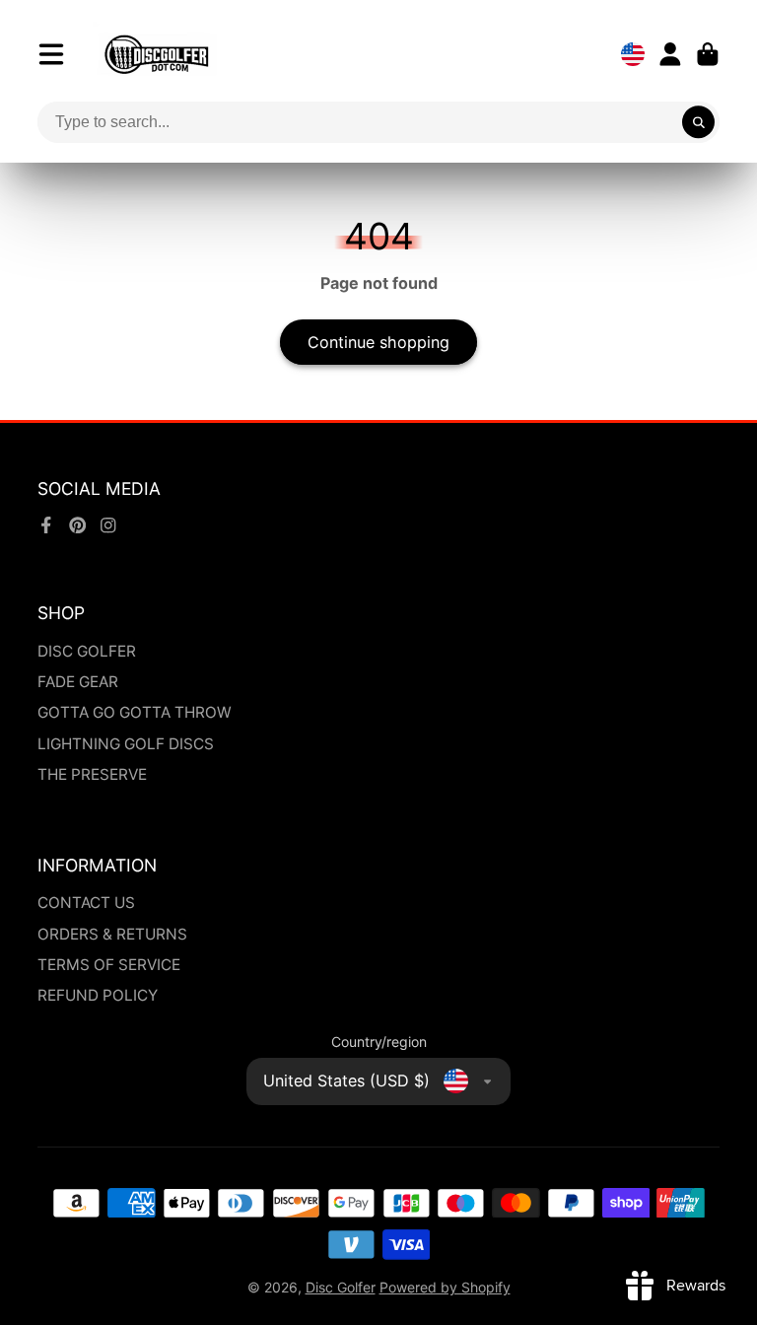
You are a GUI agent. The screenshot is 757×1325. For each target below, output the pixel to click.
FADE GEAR (77, 681)
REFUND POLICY (97, 995)
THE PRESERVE (92, 774)
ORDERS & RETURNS (112, 934)
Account (670, 54)
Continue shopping (378, 342)
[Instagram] (108, 525)
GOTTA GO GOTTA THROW (134, 712)
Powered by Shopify (445, 1287)
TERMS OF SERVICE (108, 964)
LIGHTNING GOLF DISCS (125, 743)
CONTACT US (86, 902)
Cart (708, 54)
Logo (157, 54)
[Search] (699, 122)
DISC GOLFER (86, 651)
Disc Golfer (341, 1287)
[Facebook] (46, 525)
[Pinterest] (78, 525)
